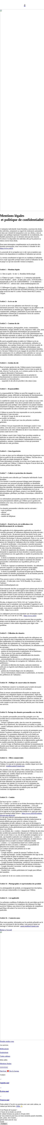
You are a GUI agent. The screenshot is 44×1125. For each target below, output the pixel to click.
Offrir (19, 1106)
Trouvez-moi (4, 1100)
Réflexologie (4, 1049)
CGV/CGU (4, 1067)
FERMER (4, 1124)
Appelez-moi (4, 1083)
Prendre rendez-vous (7, 1041)
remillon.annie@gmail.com (15, 766)
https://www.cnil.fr (30, 616)
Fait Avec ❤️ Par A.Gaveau (9, 1071)
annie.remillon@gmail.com (29, 926)
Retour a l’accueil (6, 930)
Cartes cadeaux (5, 1056)
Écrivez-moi (4, 1091)
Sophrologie (4, 1052)
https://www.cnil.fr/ (6, 248)
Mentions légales (5, 1064)
